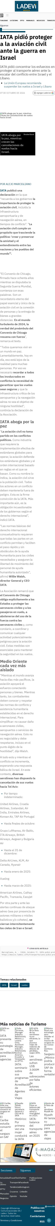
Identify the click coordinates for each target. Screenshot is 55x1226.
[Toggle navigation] (6, 15)
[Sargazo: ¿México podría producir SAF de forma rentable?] (49, 1039)
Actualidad (5, 1178)
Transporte (15, 1182)
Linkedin (23, 1191)
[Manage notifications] (49, 1220)
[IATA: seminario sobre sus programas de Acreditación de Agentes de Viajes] (20, 1044)
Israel (14, 985)
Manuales (30, 20)
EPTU (22, 20)
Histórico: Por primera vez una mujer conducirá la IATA (21, 1129)
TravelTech (15, 1178)
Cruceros (14, 1191)
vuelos (25, 985)
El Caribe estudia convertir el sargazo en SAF (5, 1127)
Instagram (24, 1187)
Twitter (23, 1178)
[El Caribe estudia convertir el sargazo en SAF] (5, 1108)
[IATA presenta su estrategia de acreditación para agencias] (5, 1030)
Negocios (41, 20)
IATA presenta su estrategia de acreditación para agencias (7, 1047)
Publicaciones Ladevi (35, 1179)
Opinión (13, 1196)
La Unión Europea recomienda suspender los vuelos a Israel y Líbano (28, 84)
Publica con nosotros (38, 1209)
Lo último (14, 20)
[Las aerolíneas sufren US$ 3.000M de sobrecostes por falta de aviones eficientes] (34, 1040)
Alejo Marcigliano (18, 184)
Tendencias (15, 1187)
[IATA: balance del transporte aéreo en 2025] (34, 1109)
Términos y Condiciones (11, 1220)
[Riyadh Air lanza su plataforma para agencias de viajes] (49, 1107)
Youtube (23, 1196)
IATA (3, 190)
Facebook (24, 1182)
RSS (42, 1221)
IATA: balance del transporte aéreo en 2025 (35, 1127)
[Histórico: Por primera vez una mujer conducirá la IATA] (20, 1109)
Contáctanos (37, 1216)
